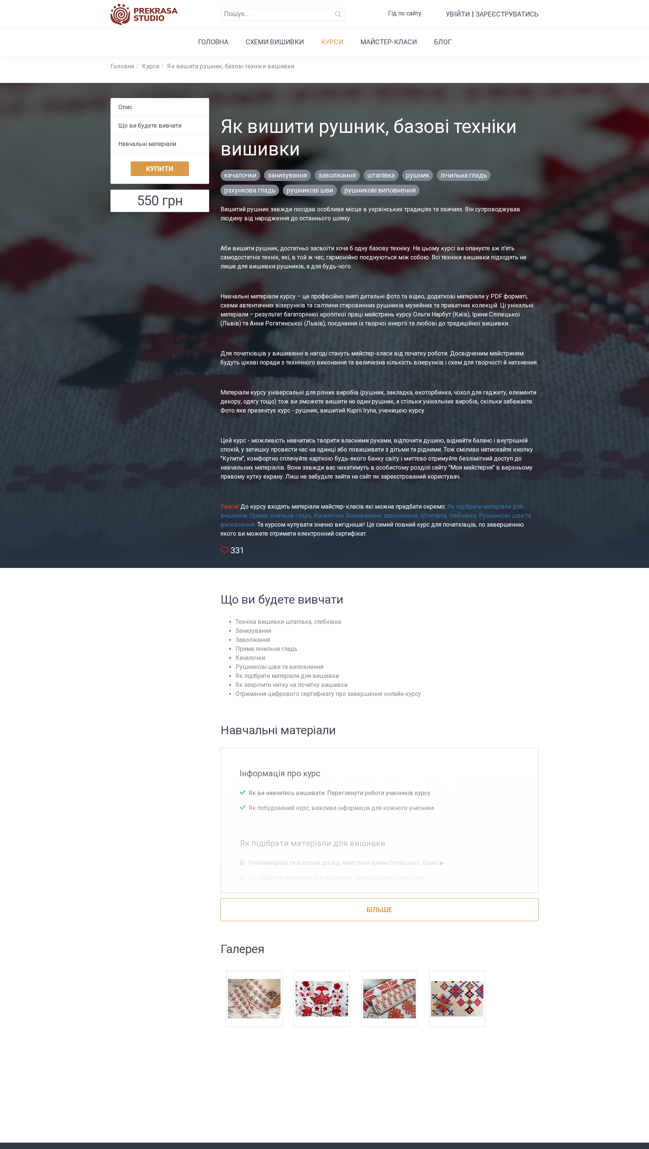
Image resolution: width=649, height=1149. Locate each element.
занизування (287, 175)
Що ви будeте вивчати (149, 125)
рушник (417, 175)
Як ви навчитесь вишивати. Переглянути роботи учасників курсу (338, 793)
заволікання (337, 175)
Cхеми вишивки (275, 42)
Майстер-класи (389, 42)
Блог (442, 42)
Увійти (458, 14)
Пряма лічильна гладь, (280, 515)
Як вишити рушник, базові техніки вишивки (230, 66)
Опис (125, 107)
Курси (332, 42)
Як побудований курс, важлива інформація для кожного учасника (340, 808)
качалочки (240, 175)
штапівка (381, 175)
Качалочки (329, 515)
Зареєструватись (507, 14)
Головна (213, 42)
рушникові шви (310, 190)
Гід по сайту (404, 13)
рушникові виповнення (380, 190)
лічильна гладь (464, 175)
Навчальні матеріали (147, 144)
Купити (160, 169)
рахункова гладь (249, 190)
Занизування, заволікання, (382, 515)
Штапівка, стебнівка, (448, 515)
